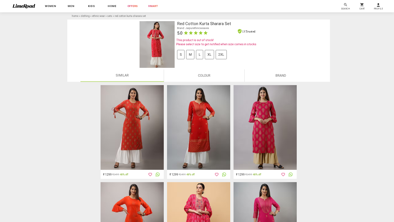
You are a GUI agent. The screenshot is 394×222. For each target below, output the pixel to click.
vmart (153, 6)
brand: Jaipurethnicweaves (193, 28)
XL (209, 55)
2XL (221, 55)
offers (132, 6)
